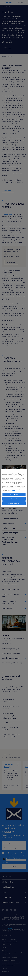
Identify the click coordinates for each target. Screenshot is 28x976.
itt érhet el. (13, 490)
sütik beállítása (14, 494)
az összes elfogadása (14, 503)
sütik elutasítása (14, 499)
